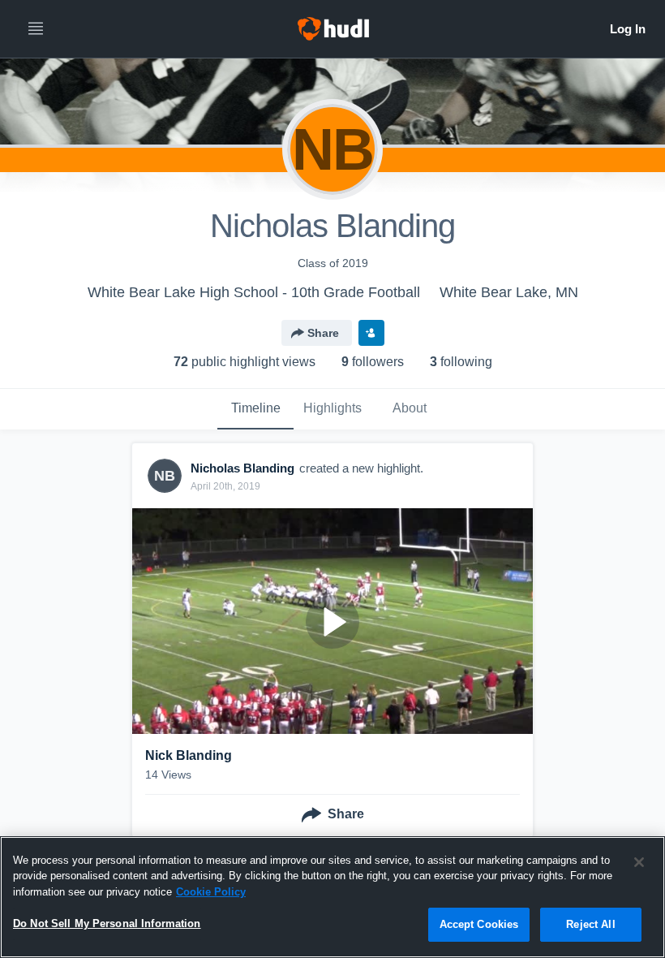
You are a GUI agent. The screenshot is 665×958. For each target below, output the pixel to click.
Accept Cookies (479, 924)
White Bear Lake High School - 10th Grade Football (254, 292)
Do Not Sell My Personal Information (107, 923)
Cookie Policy (211, 892)
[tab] (255, 409)
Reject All (590, 924)
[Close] (639, 862)
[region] (332, 897)
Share (323, 332)
